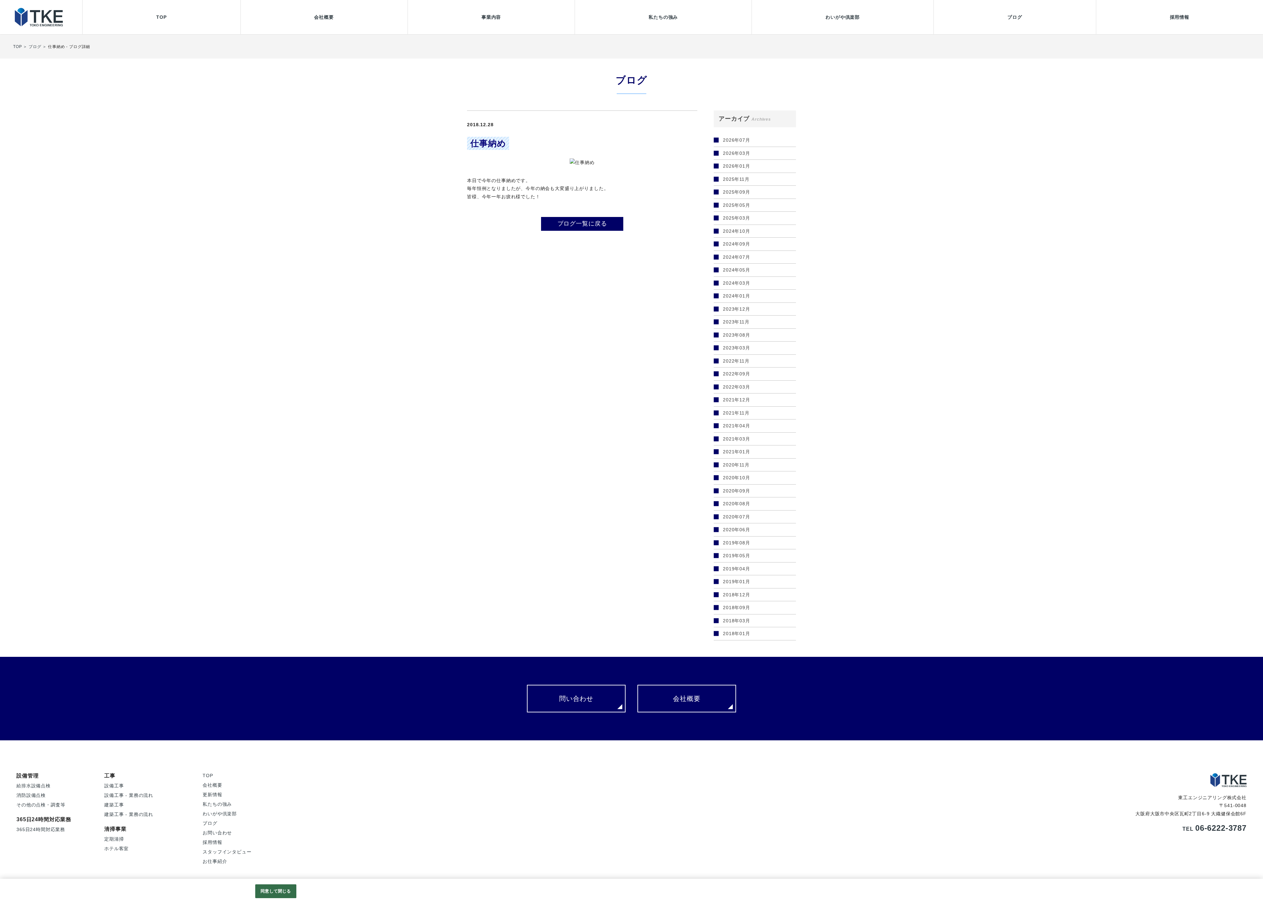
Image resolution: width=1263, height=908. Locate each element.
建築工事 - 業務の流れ (128, 814)
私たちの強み (663, 17)
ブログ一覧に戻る (582, 223)
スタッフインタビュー (227, 851)
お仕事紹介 (215, 861)
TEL (1214, 829)
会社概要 (324, 17)
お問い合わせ (217, 832)
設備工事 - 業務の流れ (128, 795)
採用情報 (1179, 17)
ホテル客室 (116, 848)
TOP (161, 17)
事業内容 (491, 17)
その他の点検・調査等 (40, 804)
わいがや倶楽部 (843, 17)
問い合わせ (576, 698)
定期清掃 (114, 839)
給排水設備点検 (33, 785)
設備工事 (114, 785)
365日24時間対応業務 (40, 829)
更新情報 (212, 794)
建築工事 (114, 804)
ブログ (1014, 17)
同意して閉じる (275, 891)
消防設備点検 (31, 795)
